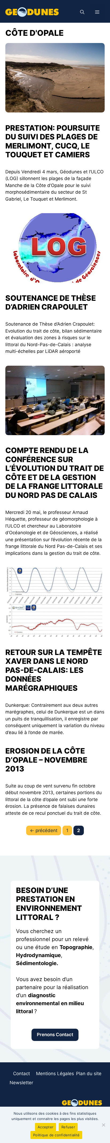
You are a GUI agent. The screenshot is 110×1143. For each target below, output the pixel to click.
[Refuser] (103, 1125)
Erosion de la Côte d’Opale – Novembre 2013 (46, 759)
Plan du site (88, 1073)
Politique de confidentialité (56, 1135)
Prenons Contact (55, 1034)
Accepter (45, 1127)
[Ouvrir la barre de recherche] (82, 12)
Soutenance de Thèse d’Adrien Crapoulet (50, 303)
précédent (43, 830)
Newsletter (21, 1082)
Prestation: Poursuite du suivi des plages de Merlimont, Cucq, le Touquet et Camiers (52, 141)
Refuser (68, 1127)
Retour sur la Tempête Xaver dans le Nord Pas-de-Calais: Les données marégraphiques (53, 670)
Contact (21, 1073)
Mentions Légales (55, 1073)
